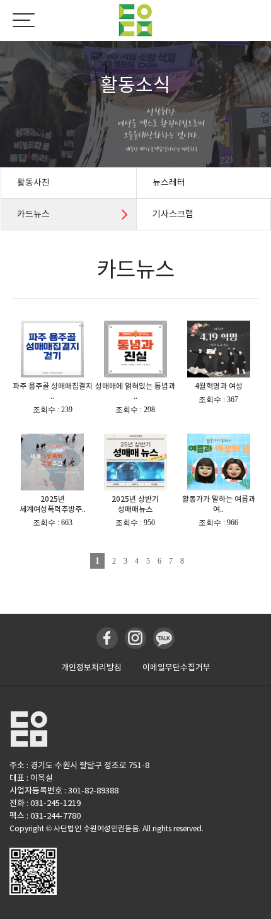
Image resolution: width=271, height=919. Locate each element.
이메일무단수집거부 (176, 667)
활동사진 (33, 182)
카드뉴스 (33, 214)
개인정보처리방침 (91, 667)
